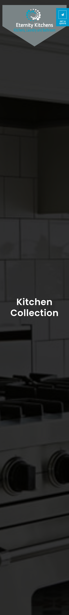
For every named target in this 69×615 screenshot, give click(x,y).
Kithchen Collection (34, 316)
